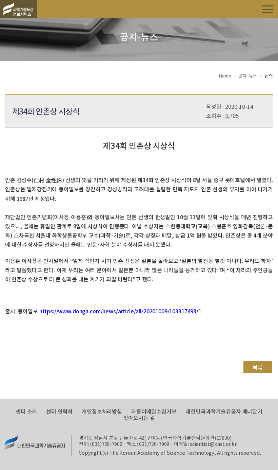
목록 (258, 367)
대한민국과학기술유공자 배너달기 (223, 411)
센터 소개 (26, 411)
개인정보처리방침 (102, 411)
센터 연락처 (59, 411)
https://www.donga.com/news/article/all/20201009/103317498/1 (120, 311)
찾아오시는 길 (139, 418)
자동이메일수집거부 (154, 411)
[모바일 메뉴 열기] (267, 9)
